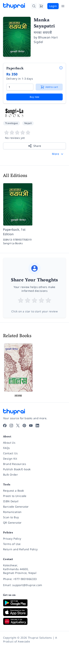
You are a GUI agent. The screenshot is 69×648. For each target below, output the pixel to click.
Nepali (28, 123)
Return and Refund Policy (20, 549)
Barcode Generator (16, 506)
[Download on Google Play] (34, 602)
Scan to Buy (11, 517)
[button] (58, 154)
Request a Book (13, 490)
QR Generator (12, 522)
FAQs (6, 448)
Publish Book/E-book (17, 469)
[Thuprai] (14, 6)
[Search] (34, 6)
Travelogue (11, 123)
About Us (9, 442)
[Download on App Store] (34, 612)
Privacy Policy (12, 538)
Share (37, 146)
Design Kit (10, 458)
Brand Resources (14, 464)
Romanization (12, 512)
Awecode (24, 641)
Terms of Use (12, 544)
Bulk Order (10, 474)
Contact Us (10, 453)
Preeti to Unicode (14, 496)
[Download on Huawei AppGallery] (34, 621)
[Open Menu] (63, 6)
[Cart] (41, 6)
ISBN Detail (10, 501)
